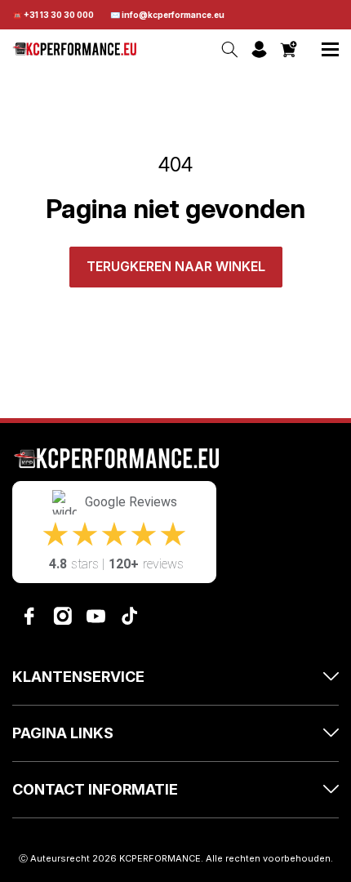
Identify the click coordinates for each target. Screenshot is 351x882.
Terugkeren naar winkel (176, 266)
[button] (330, 49)
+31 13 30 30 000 (59, 15)
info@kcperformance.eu (173, 15)
